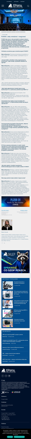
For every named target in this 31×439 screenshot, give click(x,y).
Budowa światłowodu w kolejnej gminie (22, 212)
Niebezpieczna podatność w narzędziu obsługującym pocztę (6, 213)
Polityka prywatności (19, 436)
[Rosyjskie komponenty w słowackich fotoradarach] (8, 285)
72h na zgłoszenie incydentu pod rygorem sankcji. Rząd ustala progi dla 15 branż (21, 293)
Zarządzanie (22, 31)
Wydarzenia (4, 31)
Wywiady (17, 31)
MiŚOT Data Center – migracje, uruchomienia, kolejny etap (15, 359)
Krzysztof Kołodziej (6, 349)
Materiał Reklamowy (6, 343)
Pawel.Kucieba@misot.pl (7, 428)
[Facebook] (2, 242)
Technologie (9, 31)
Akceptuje (10, 436)
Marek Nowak (4, 232)
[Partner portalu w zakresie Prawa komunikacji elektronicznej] (15, 392)
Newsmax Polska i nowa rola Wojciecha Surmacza (13, 347)
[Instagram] (6, 376)
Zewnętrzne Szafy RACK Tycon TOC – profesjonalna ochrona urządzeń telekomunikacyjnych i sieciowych (15, 341)
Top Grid (13, 31)
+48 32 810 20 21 (5, 419)
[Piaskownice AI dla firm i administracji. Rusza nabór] (8, 323)
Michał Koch (5, 336)
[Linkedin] (4, 242)
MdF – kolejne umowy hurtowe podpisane (11, 353)
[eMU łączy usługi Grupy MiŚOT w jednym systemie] (8, 313)
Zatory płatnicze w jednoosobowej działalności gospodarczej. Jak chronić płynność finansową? (21, 302)
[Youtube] (9, 376)
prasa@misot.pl (5, 418)
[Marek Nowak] (6, 224)
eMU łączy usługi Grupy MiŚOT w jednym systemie (13, 334)
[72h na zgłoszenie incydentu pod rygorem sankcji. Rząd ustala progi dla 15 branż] (8, 295)
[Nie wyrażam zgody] (29, 434)
